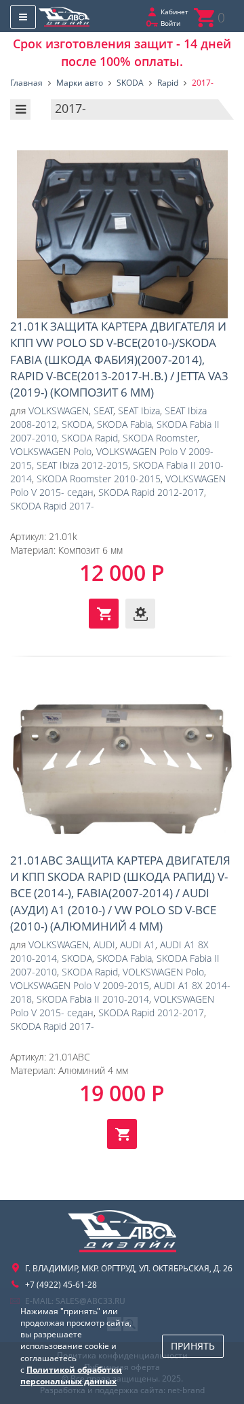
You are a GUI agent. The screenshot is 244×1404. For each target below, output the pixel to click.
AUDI (104, 944)
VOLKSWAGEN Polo (51, 451)
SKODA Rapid (90, 437)
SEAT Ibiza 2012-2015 (82, 464)
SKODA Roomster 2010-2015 (99, 478)
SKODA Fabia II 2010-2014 (93, 998)
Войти (170, 23)
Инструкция (140, 614)
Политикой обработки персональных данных (71, 1375)
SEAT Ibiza (139, 410)
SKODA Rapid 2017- (52, 505)
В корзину (104, 614)
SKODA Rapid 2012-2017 (151, 492)
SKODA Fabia (124, 424)
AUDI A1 (137, 944)
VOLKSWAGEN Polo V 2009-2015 (79, 985)
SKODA (77, 424)
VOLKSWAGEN (58, 410)
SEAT (103, 410)
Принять (193, 1345)
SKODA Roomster (160, 437)
